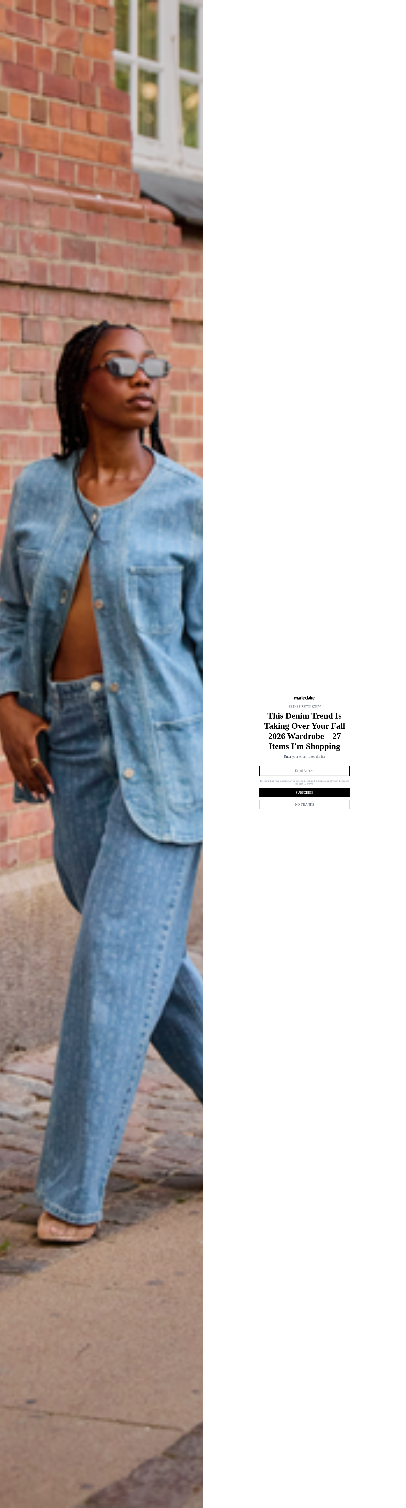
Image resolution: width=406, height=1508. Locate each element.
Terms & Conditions (317, 781)
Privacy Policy (338, 781)
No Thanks (304, 804)
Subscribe (304, 792)
